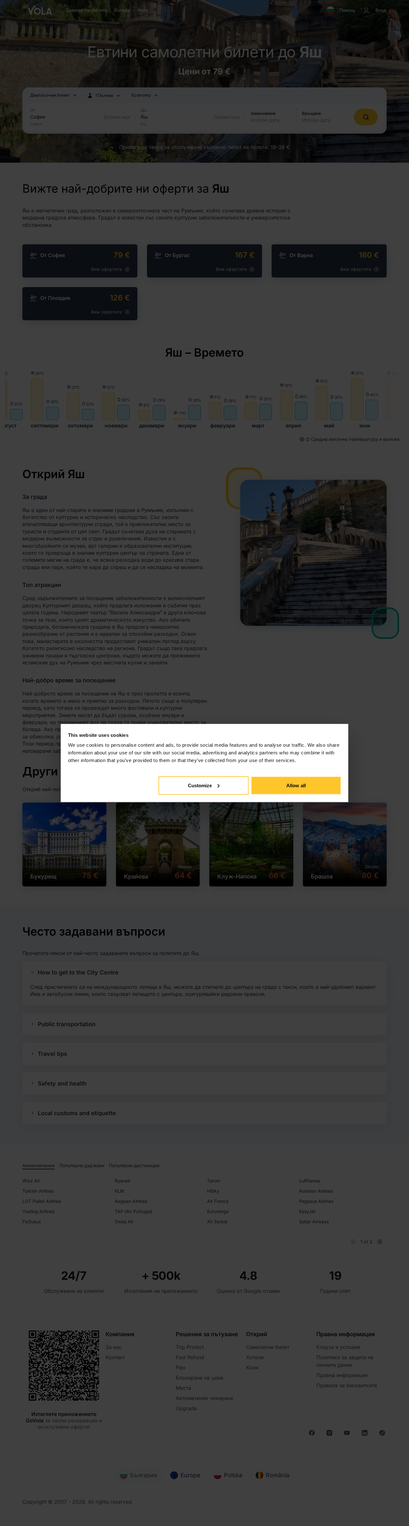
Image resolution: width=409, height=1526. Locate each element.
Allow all (296, 785)
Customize (200, 785)
